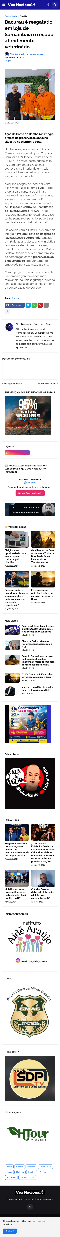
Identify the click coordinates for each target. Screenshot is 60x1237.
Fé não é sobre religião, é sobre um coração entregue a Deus (42, 595)
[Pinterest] (40, 305)
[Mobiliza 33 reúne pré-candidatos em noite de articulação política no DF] (17, 878)
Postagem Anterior (13, 383)
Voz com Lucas (27, 1177)
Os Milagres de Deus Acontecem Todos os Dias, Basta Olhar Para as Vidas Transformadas (42, 556)
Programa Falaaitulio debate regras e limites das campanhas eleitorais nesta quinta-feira (17, 849)
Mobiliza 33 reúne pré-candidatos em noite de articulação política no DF (16, 894)
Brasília (23, 16)
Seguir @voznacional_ (30, 493)
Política (43, 1172)
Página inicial (11, 16)
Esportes (31, 1167)
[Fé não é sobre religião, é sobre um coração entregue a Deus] (43, 579)
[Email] (46, 305)
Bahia (9, 1167)
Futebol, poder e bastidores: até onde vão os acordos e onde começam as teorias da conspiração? (16, 598)
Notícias (20, 1172)
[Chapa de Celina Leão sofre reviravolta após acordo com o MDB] (12, 645)
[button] (3, 4)
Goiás (9, 1172)
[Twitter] (28, 305)
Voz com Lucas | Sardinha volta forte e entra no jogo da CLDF (37, 688)
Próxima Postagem (47, 383)
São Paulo (11, 1177)
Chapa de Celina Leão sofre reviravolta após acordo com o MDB (37, 644)
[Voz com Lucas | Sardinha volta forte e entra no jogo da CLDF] (12, 691)
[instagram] (17, 452)
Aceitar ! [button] (10, 1231)
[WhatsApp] (34, 305)
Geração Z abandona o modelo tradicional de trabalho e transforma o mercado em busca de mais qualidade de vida (38, 660)
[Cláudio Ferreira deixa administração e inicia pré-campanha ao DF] (43, 878)
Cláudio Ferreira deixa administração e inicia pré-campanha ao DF (42, 894)
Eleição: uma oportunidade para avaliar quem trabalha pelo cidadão (15, 556)
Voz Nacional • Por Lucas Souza (34, 324)
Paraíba (31, 1172)
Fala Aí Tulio (45, 1167)
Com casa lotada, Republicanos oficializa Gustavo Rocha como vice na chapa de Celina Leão (38, 629)
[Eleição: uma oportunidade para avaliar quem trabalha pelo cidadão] (17, 539)
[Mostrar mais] (7, 311)
